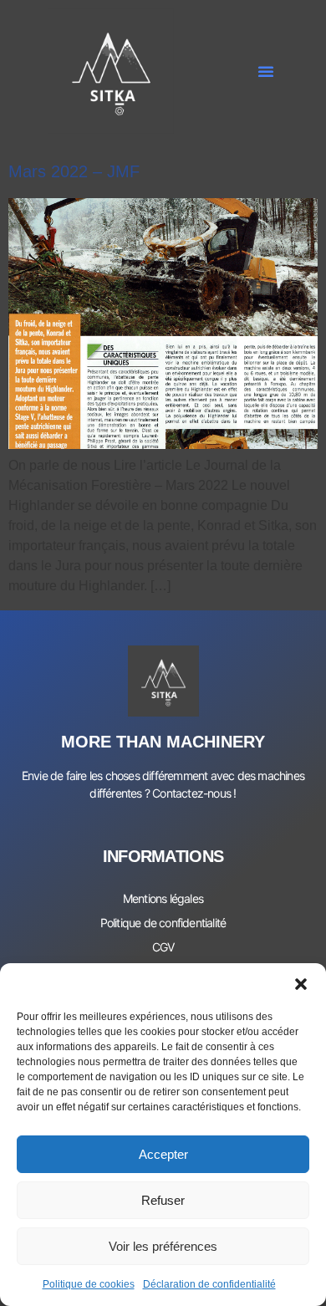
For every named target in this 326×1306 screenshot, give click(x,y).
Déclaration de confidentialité (209, 1284)
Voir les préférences (163, 1246)
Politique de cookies (89, 1284)
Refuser (163, 1200)
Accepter (163, 1154)
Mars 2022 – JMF (74, 171)
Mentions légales (163, 898)
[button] (301, 984)
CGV (163, 947)
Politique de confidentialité (163, 923)
